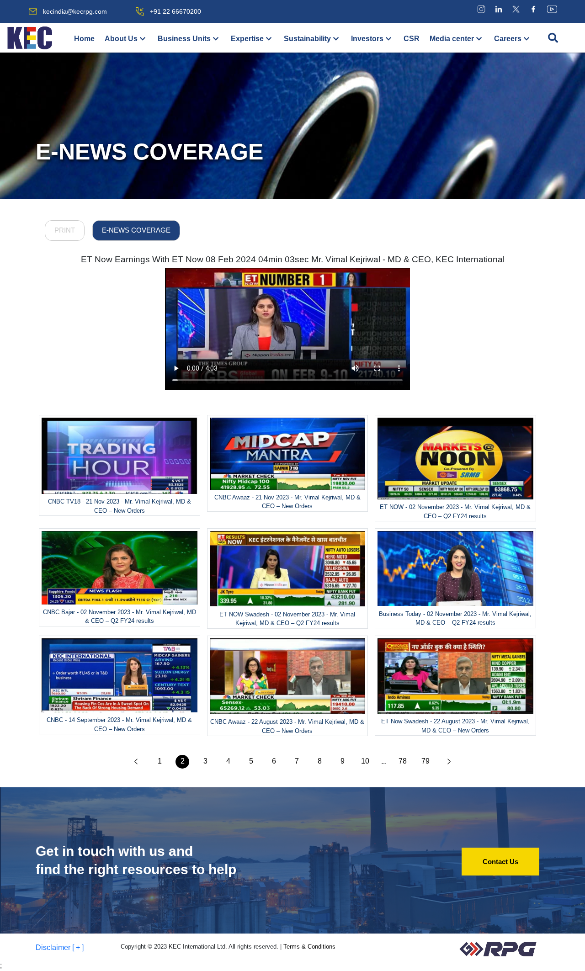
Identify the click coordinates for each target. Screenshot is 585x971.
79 (425, 761)
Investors (367, 38)
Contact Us (500, 861)
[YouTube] (552, 9)
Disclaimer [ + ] (60, 947)
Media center (452, 38)
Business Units (184, 38)
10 (365, 761)
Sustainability (307, 38)
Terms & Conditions (309, 946)
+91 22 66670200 (175, 11)
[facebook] (533, 9)
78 (403, 761)
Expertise (247, 38)
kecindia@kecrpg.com (75, 11)
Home (84, 38)
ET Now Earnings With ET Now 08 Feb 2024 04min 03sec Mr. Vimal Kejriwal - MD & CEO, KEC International (293, 259)
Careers (507, 38)
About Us (121, 38)
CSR (412, 38)
